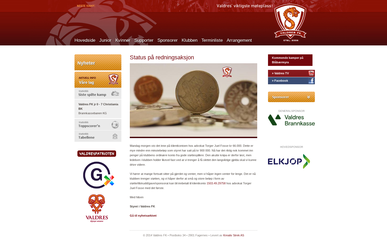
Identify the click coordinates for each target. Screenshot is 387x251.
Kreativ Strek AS (233, 235)
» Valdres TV (280, 73)
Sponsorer (167, 40)
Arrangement (239, 40)
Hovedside (85, 40)
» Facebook (280, 80)
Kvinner (122, 40)
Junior (105, 40)
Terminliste (212, 40)
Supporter (143, 40)
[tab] (98, 93)
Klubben (189, 40)
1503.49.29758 (216, 183)
